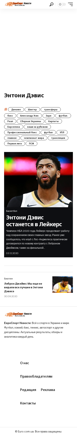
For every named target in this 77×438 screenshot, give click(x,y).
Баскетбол (11, 211)
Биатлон (8, 278)
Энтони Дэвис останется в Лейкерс (34, 220)
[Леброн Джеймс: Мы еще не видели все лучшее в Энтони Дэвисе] (62, 284)
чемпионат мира (34, 138)
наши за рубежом (37, 126)
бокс (10, 115)
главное (12, 138)
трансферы (50, 109)
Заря (48, 115)
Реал (10, 121)
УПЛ (62, 132)
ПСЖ (31, 143)
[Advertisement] (38, 49)
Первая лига (14, 143)
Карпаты (53, 121)
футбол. (63, 115)
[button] (51, 4)
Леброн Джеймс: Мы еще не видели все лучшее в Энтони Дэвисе (23, 287)
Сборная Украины (30, 121)
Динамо (16, 109)
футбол (48, 132)
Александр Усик (29, 115)
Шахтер (32, 109)
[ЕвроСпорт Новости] (17, 4)
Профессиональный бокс (22, 132)
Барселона (13, 126)
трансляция (58, 138)
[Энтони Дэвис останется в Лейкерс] (38, 179)
